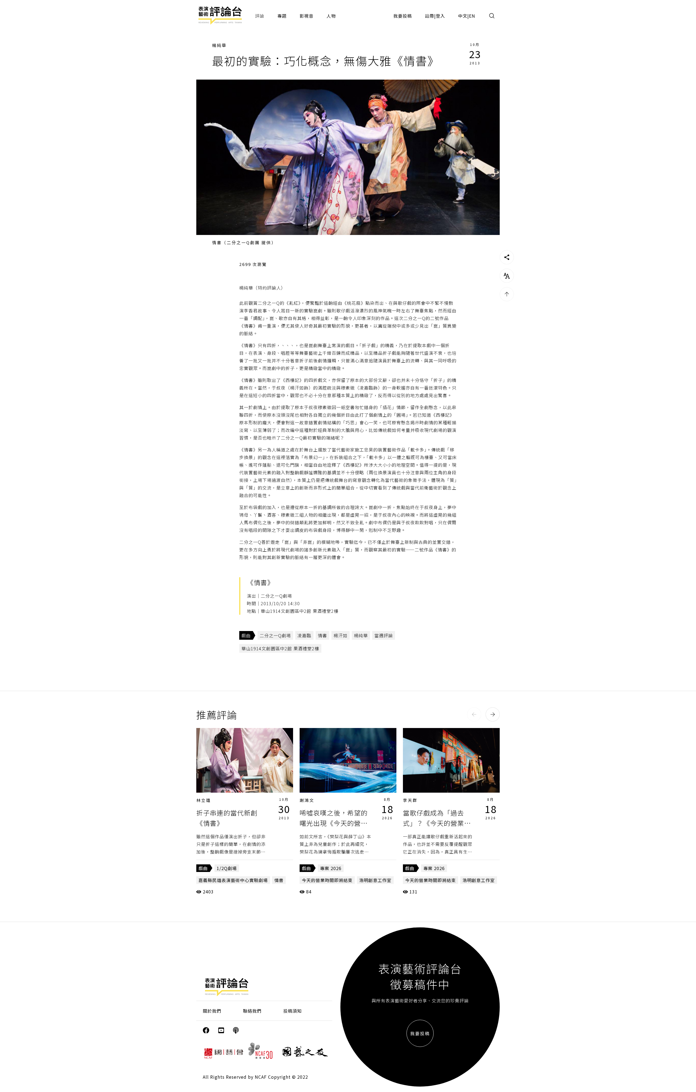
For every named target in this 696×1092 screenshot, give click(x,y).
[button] (474, 714)
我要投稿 (402, 15)
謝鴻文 (307, 800)
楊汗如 (340, 635)
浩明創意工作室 (375, 880)
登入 (440, 15)
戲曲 (246, 635)
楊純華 (219, 45)
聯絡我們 (252, 1011)
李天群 (410, 800)
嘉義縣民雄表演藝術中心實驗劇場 (233, 880)
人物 (331, 15)
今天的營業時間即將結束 (327, 880)
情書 (322, 635)
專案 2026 (330, 868)
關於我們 (212, 1011)
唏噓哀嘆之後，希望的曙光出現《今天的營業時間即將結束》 (334, 823)
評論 (259, 15)
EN (472, 15)
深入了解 (244, 760)
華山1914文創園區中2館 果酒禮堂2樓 (280, 648)
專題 (282, 15)
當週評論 (383, 635)
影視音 (306, 15)
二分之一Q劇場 (275, 635)
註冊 (429, 15)
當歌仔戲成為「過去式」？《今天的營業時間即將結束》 (437, 823)
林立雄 (203, 800)
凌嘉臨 (304, 635)
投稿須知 (292, 1011)
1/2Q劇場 (227, 868)
